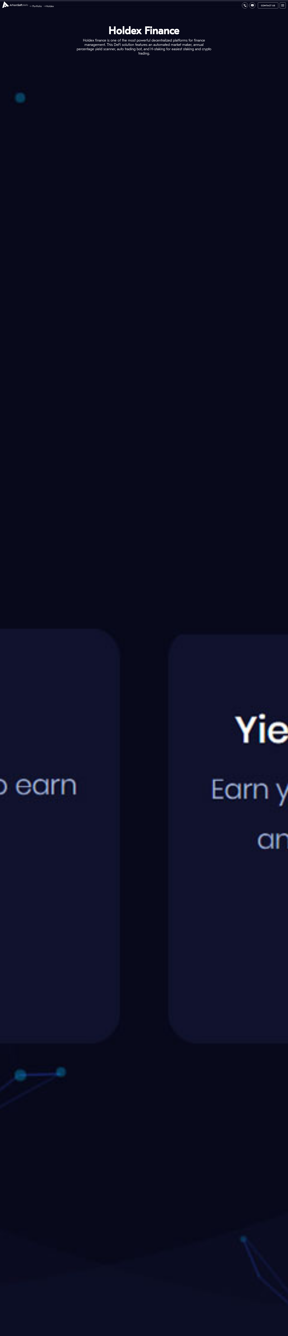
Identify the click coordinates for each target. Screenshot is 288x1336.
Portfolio (37, 6)
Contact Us (268, 5)
